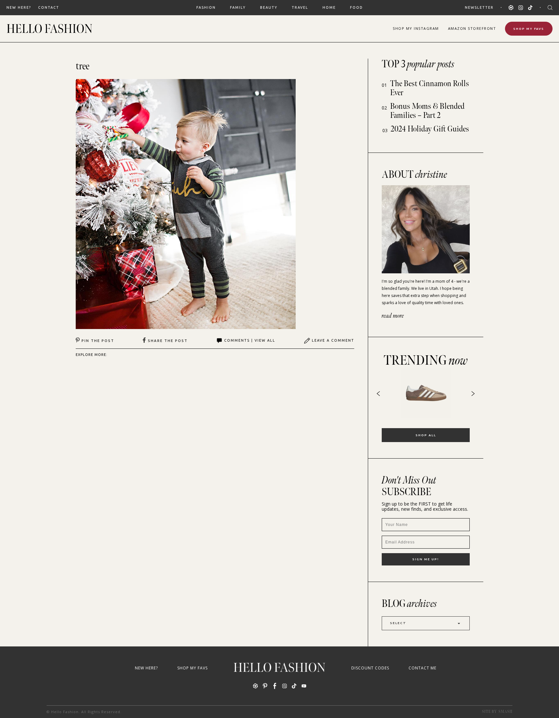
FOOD (356, 7)
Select (398, 623)
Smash (505, 711)
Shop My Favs (528, 28)
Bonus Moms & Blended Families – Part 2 (427, 110)
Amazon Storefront (472, 28)
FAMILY (238, 7)
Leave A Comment (333, 340)
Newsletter (479, 7)
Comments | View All (249, 340)
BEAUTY (269, 7)
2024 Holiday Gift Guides (430, 129)
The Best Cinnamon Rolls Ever (429, 88)
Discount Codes (370, 668)
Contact (48, 7)
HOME (329, 7)
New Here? (18, 7)
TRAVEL (300, 7)
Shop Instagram (416, 28)
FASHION (206, 7)
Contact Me (422, 668)
